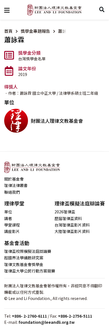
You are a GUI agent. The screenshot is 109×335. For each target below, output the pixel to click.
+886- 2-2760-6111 (29, 316)
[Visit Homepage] (54, 9)
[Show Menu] (7, 10)
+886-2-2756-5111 (75, 316)
